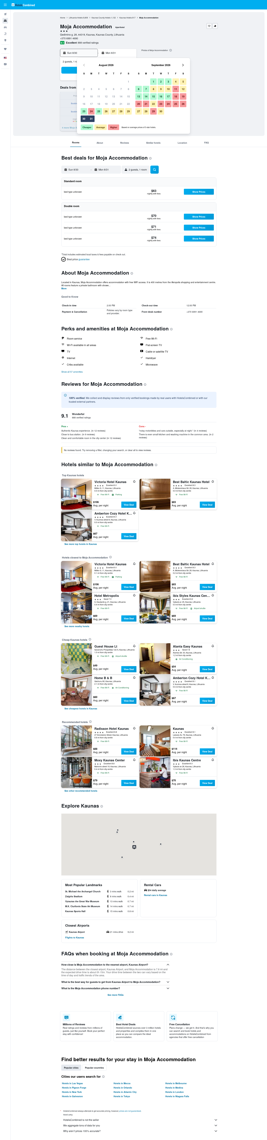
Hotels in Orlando (123, 1087)
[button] (5, 4)
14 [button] (121, 96)
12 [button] (106, 96)
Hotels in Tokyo (122, 1096)
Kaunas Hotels (125, 17)
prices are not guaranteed (130, 1111)
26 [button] (106, 111)
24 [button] (91, 111)
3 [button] (91, 89)
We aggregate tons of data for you (81, 1125)
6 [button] (113, 89)
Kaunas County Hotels (101, 17)
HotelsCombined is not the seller (81, 1120)
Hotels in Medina (174, 1087)
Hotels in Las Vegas (72, 1083)
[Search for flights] (5, 14)
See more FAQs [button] (116, 994)
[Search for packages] (5, 34)
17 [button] (91, 104)
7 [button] (121, 89)
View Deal (129, 504)
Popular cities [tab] (71, 1067)
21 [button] (121, 104)
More (64, 288)
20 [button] (113, 104)
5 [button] (106, 89)
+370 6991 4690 (69, 38)
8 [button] (128, 89)
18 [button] (98, 104)
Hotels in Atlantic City (125, 1091)
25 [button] (98, 111)
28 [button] (121, 111)
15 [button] (128, 96)
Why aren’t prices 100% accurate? (82, 1131)
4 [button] (99, 89)
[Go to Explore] (5, 40)
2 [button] (84, 89)
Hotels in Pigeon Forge (74, 1087)
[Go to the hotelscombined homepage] (23, 4)
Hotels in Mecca (122, 1083)
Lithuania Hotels (76, 17)
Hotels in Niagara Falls (177, 1096)
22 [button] (128, 104)
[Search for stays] (5, 21)
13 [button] (113, 96)
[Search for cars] (5, 27)
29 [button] (128, 111)
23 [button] (84, 111)
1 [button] (128, 81)
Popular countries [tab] (94, 1067)
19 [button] (106, 104)
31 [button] (91, 118)
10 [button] (91, 96)
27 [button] (113, 111)
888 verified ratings (88, 42)
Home (62, 17)
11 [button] (98, 96)
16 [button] (84, 104)
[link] (80, 544)
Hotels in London (174, 1091)
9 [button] (84, 96)
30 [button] (84, 118)
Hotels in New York (72, 1091)
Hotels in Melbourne (176, 1083)
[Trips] (5, 49)
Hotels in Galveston (72, 1096)
